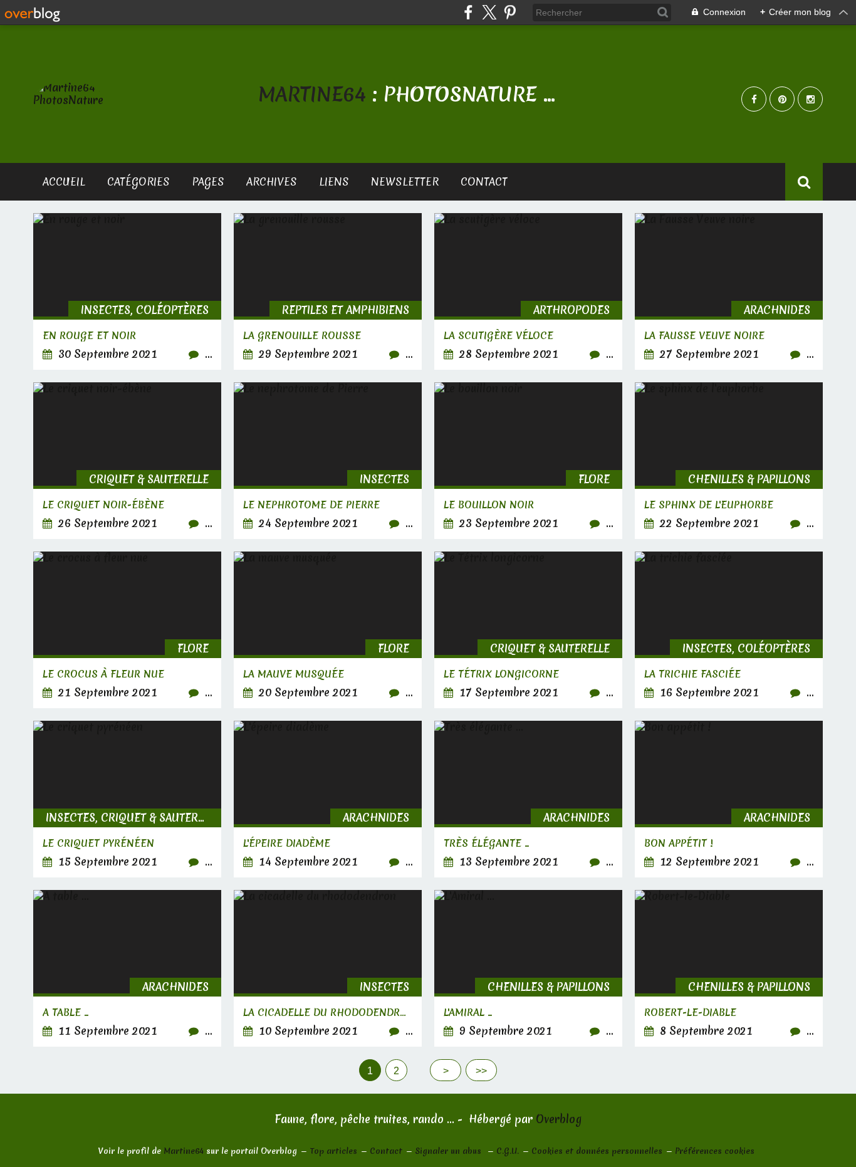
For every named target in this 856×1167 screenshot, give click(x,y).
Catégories (138, 181)
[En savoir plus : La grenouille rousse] (328, 291)
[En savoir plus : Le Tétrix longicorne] (528, 630)
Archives (271, 181)
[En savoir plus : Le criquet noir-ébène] (127, 460)
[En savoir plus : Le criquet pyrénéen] (127, 799)
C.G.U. (507, 1151)
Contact (484, 181)
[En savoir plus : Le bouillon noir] (528, 460)
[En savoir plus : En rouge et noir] (127, 291)
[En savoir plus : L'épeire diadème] (328, 799)
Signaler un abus (449, 1151)
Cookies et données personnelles (596, 1151)
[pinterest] (510, 12)
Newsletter (405, 181)
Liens (334, 181)
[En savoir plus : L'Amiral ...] (528, 968)
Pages (208, 181)
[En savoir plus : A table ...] (127, 968)
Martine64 (184, 1151)
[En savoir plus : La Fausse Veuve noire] (729, 291)
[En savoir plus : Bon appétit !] (729, 799)
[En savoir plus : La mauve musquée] (328, 630)
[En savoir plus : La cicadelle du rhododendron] (328, 968)
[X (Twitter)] (489, 12)
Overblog (559, 1119)
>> (481, 1070)
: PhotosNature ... (406, 94)
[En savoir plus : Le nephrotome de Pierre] (328, 460)
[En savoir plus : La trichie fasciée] (729, 630)
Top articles (333, 1151)
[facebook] (468, 12)
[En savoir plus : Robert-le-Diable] (729, 968)
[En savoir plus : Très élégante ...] (528, 799)
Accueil (64, 181)
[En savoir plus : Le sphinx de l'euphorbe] (729, 460)
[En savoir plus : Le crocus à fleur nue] (127, 630)
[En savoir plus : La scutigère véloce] (528, 291)
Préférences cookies (714, 1151)
